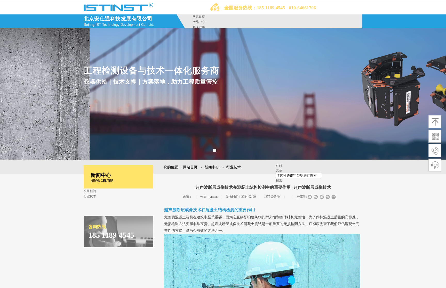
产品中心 (199, 22)
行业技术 (233, 167)
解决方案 (199, 27)
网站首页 (199, 17)
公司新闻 (90, 191)
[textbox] (298, 175)
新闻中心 (212, 167)
